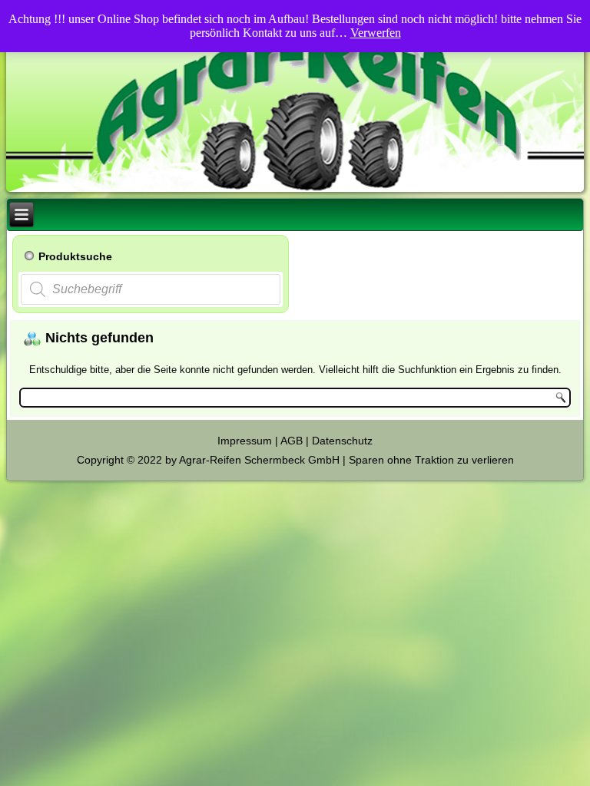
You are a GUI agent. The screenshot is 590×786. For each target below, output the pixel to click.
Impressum (244, 440)
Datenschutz (342, 440)
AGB (291, 440)
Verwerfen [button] (375, 32)
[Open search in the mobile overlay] (150, 289)
